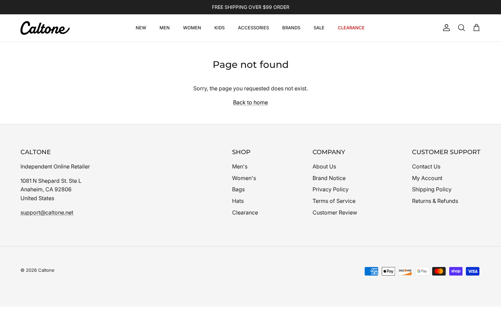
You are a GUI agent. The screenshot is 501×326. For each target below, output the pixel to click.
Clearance (245, 212)
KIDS (219, 27)
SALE (319, 27)
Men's (239, 166)
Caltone (46, 270)
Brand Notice (329, 178)
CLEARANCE (351, 27)
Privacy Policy (331, 189)
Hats (238, 200)
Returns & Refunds (435, 200)
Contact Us (426, 166)
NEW (141, 27)
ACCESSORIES (253, 27)
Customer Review (335, 212)
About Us (324, 166)
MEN (165, 27)
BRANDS (291, 27)
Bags (238, 189)
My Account (427, 178)
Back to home (250, 102)
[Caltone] (45, 28)
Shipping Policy (432, 189)
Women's (244, 178)
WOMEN (192, 27)
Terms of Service (334, 200)
